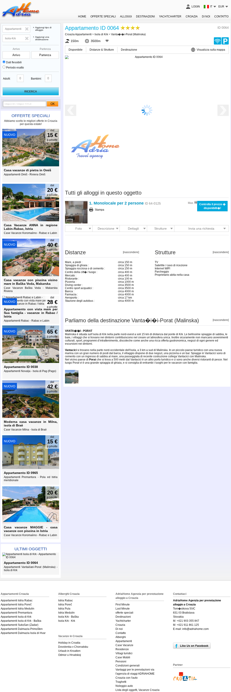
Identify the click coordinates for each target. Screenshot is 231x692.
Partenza (45, 49)
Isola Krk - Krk (66, 620)
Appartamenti (124, 641)
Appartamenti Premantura (16, 612)
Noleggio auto (124, 685)
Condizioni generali (128, 665)
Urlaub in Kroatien (69, 650)
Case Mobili (123, 657)
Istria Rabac (65, 600)
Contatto (221, 16)
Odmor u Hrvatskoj (69, 655)
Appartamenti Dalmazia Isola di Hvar (23, 633)
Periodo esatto (15, 67)
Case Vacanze (124, 645)
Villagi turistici (124, 653)
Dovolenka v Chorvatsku (73, 646)
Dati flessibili (14, 62)
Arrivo (16, 49)
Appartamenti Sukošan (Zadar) (19, 624)
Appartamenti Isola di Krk (16, 616)
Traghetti (121, 681)
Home (82, 16)
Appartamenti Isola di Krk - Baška (21, 620)
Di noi (206, 16)
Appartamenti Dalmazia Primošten (22, 629)
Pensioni (121, 661)
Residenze (122, 649)
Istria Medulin (66, 612)
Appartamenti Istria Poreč (16, 604)
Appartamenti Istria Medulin (17, 608)
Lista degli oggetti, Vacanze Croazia (137, 690)
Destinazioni (145, 16)
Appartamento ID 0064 (92, 28)
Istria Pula (64, 608)
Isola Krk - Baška (68, 616)
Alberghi (121, 637)
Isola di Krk (101, 34)
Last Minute (123, 608)
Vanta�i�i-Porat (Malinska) (128, 34)
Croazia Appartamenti (78, 34)
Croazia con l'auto (127, 677)
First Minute (123, 604)
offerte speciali (31, 115)
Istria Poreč (65, 604)
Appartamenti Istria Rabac (16, 600)
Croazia (192, 16)
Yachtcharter (170, 16)
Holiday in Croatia (69, 642)
